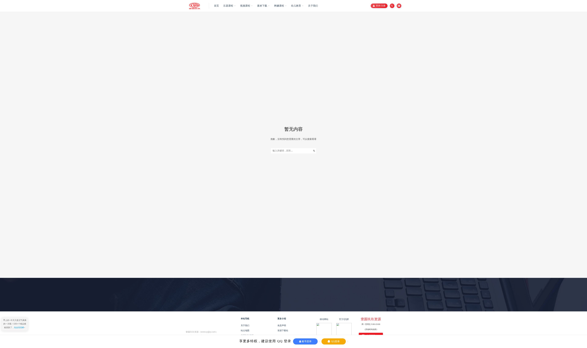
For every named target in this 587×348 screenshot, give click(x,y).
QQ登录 (335, 341)
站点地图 (245, 331)
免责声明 (281, 326)
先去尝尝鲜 (19, 328)
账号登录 (306, 341)
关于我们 (245, 326)
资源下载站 (282, 331)
